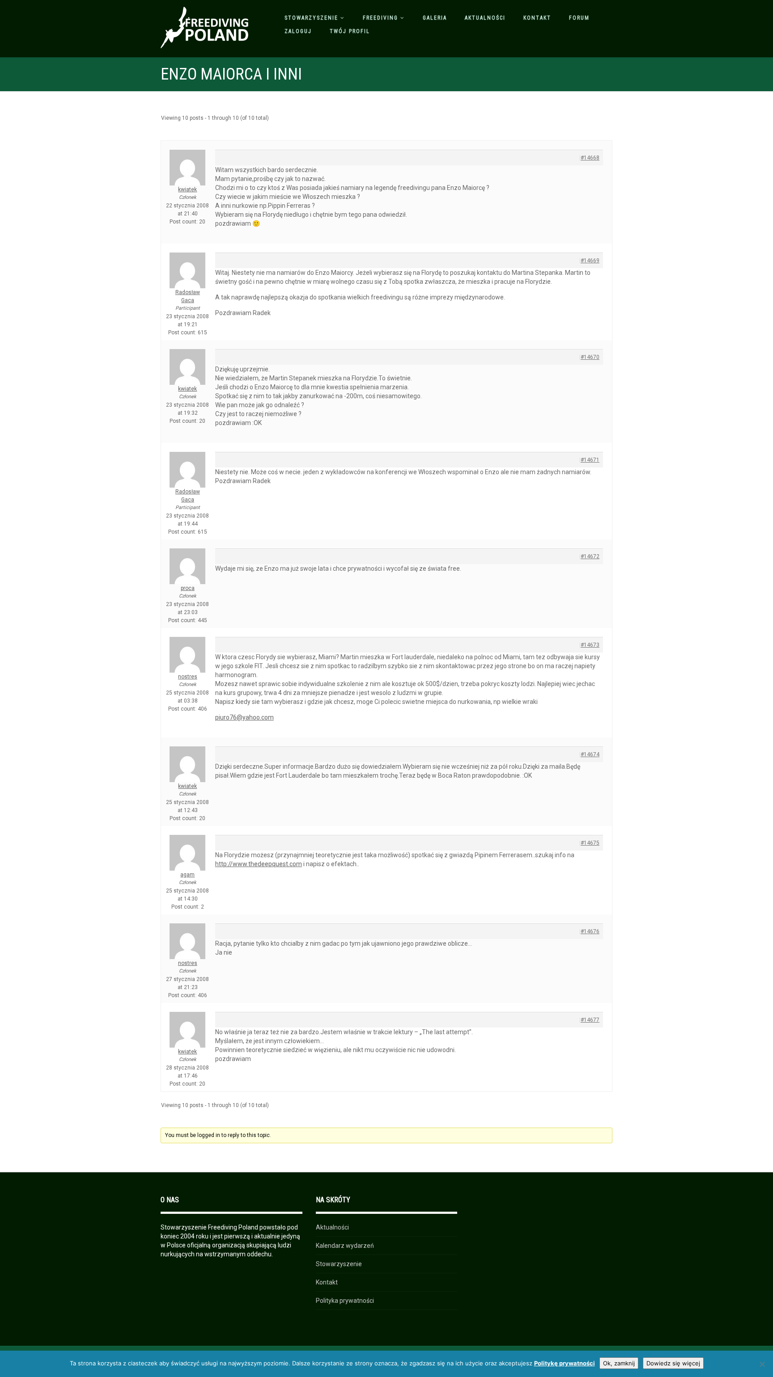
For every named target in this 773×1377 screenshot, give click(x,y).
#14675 (590, 843)
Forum (579, 18)
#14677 (590, 1020)
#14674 (590, 754)
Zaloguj (298, 31)
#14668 (590, 158)
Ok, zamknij (619, 1363)
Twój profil (350, 31)
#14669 (590, 260)
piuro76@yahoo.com (244, 717)
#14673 (590, 645)
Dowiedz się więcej (673, 1363)
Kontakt (537, 18)
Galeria (435, 18)
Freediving (380, 18)
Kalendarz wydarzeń (345, 1245)
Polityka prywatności (345, 1300)
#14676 (590, 931)
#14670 (590, 357)
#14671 (590, 460)
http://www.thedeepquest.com (258, 863)
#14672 (590, 556)
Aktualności (485, 18)
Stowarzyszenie (311, 18)
